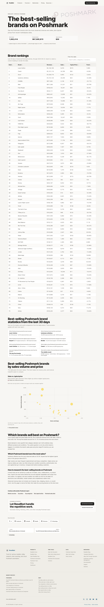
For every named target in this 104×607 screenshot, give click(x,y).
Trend (88, 64)
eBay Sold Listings (70, 554)
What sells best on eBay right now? (46, 582)
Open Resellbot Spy (34, 556)
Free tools (27, 3)
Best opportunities (38, 493)
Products (20, 3)
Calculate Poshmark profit (87, 507)
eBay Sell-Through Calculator (90, 556)
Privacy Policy (87, 604)
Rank (10, 64)
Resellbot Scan (33, 552)
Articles (16, 13)
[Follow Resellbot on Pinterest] (96, 599)
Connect (50, 560)
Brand (19, 64)
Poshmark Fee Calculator (54, 558)
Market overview (12, 493)
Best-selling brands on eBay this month (47, 588)
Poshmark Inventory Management (88, 559)
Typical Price (73, 64)
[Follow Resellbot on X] (83, 599)
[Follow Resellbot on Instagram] (87, 599)
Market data (35, 3)
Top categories (28, 493)
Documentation (87, 562)
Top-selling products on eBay (45, 586)
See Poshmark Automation (87, 503)
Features (86, 566)
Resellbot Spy (33, 554)
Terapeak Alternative (88, 554)
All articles (12, 535)
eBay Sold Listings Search (54, 554)
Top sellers (20, 493)
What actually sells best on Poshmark (14, 583)
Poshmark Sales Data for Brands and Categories (17, 591)
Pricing (43, 3)
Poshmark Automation (35, 558)
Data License (69, 556)
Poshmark (22, 13)
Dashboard (32, 565)
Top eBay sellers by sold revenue (45, 580)
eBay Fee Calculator (52, 552)
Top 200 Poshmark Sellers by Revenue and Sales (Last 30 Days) (19, 580)
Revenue (49, 64)
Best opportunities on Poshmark (13, 589)
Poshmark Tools (34, 560)
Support (85, 564)
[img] (42, 389)
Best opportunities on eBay (44, 590)
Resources (48, 3)
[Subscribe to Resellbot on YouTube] (93, 599)
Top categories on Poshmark (12, 585)
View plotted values (13, 427)
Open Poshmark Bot (90, 3)
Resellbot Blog (87, 552)
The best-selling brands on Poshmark (14, 587)
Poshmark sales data (50, 493)
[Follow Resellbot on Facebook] (90, 599)
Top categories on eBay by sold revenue (47, 584)
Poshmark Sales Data (71, 552)
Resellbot (10, 13)
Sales (62, 64)
